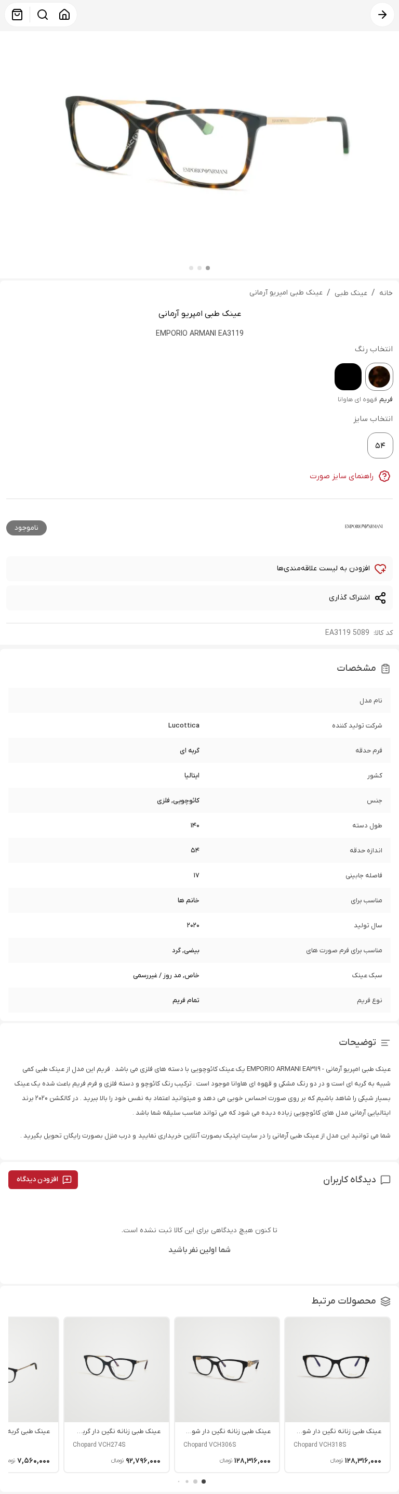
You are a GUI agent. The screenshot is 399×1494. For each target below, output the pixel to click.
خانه (386, 293)
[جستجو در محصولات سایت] (43, 14)
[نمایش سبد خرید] (17, 14)
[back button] (382, 14)
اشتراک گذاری (349, 598)
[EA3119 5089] (379, 376)
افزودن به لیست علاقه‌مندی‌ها (323, 568)
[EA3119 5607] (348, 376)
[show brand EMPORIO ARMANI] (364, 526)
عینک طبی (351, 293)
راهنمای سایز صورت (342, 476)
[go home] (64, 14)
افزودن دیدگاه (37, 1179)
